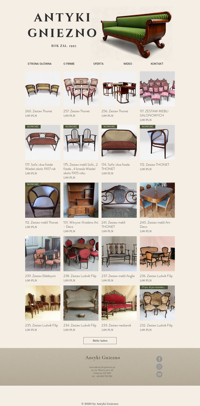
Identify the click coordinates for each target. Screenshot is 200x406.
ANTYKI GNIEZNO (63, 25)
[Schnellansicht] (42, 88)
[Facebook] (159, 359)
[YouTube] (159, 374)
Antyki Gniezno (102, 357)
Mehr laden (100, 340)
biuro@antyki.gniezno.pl (102, 367)
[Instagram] (159, 367)
